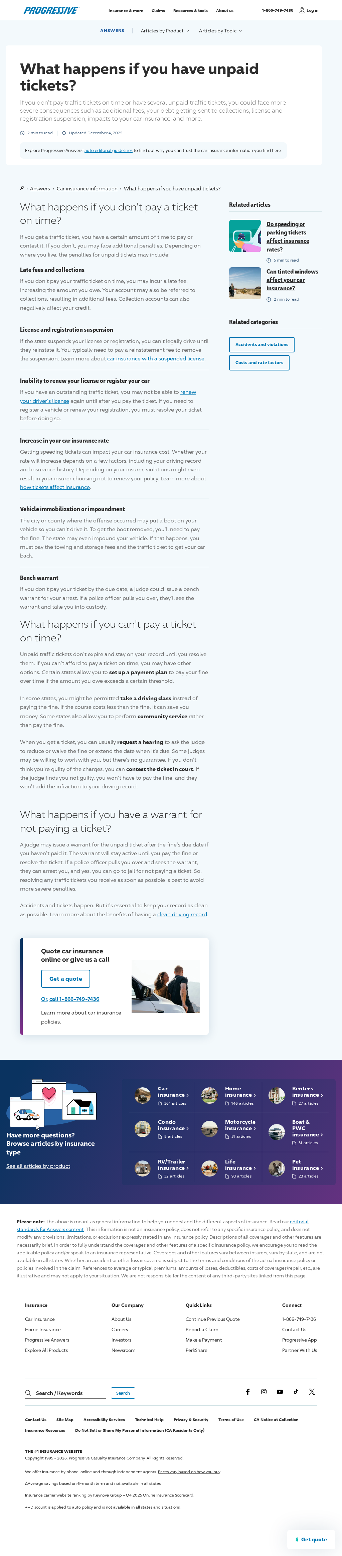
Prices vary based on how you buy (189, 1471)
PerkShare (196, 1350)
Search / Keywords (59, 1393)
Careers (120, 1329)
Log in (313, 10)
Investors (121, 1340)
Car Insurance (40, 1319)
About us (224, 10)
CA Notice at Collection (276, 1419)
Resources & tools (190, 10)
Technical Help (149, 1419)
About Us (121, 1319)
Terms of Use (231, 1419)
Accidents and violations (261, 344)
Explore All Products (46, 1350)
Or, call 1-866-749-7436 (70, 998)
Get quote (314, 1539)
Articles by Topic (218, 30)
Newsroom (124, 1350)
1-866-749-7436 (278, 13)
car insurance (104, 1012)
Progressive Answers (47, 1340)
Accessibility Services (104, 1419)
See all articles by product (38, 1166)
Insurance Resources (45, 1430)
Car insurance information (87, 188)
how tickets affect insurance (55, 487)
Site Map (64, 1419)
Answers (112, 30)
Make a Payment (204, 1340)
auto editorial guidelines (108, 150)
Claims (158, 10)
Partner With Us (299, 1350)
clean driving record (182, 914)
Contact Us (294, 1329)
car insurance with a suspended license (155, 358)
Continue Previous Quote (213, 1319)
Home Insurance (43, 1329)
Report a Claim (202, 1329)
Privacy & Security (191, 1419)
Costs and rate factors (259, 362)
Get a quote (65, 978)
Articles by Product (163, 30)
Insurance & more (126, 10)
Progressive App (299, 1340)
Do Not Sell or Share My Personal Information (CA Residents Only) (139, 1430)
